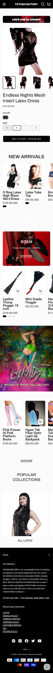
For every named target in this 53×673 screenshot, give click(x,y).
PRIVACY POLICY (10, 616)
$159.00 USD (10, 203)
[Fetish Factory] (26, 4)
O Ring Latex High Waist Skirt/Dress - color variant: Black (4, 206)
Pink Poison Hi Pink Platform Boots (11, 434)
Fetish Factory (22, 654)
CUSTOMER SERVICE (12, 625)
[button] (43, 4)
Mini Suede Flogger (33, 301)
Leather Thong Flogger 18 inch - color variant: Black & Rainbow (8, 316)
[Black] (5, 117)
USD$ (25, 649)
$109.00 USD (10, 313)
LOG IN (6, 612)
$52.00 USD (32, 306)
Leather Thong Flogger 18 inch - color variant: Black (4, 316)
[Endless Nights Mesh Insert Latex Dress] (9, 82)
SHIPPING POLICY (11, 622)
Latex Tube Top (33, 194)
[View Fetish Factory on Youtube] (39, 641)
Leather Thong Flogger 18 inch (10, 304)
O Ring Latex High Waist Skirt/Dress (12, 196)
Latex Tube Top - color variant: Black (27, 203)
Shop (5, 555)
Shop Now (26, 220)
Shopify (38, 654)
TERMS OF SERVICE (11, 619)
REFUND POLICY (10, 631)
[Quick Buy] (17, 184)
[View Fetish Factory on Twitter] (33, 641)
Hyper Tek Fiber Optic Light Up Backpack (33, 434)
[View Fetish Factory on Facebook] (26, 641)
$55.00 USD (32, 443)
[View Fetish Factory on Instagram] (13, 641)
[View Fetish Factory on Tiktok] (20, 641)
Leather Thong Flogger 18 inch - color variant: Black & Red (13, 316)
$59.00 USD (32, 200)
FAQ (5, 628)
